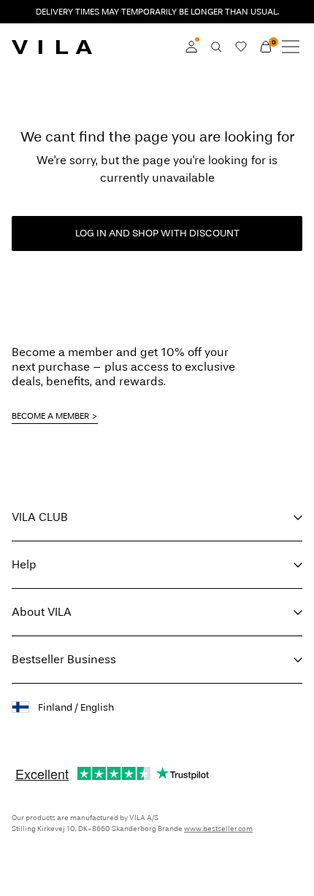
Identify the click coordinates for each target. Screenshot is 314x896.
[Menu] (290, 46)
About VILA (42, 612)
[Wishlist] (241, 46)
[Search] (216, 46)
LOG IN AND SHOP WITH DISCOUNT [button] (157, 233)
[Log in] (191, 46)
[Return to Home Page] (52, 46)
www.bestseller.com (218, 828)
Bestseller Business (64, 659)
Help (24, 564)
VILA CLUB (40, 517)
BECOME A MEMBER (50, 416)
